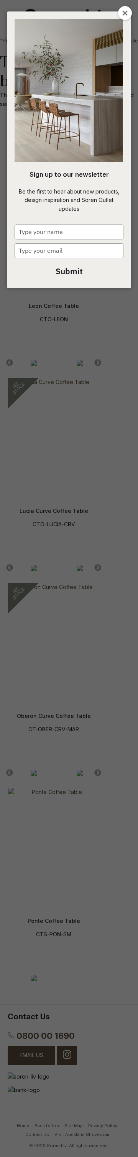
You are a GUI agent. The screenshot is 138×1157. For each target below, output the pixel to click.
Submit (69, 271)
